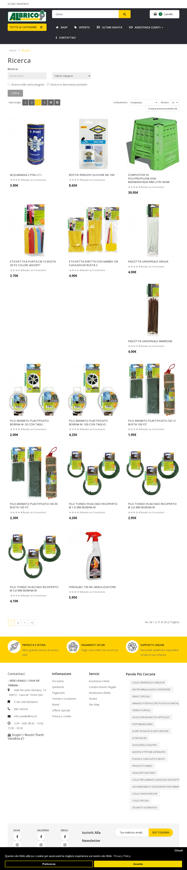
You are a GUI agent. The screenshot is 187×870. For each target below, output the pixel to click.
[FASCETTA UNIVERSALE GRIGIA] (152, 230)
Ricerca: (13, 69)
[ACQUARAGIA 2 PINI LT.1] (34, 144)
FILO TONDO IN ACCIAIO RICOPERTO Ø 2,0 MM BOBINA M (152, 505)
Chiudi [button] (179, 850)
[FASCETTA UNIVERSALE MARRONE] (152, 310)
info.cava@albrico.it (25, 716)
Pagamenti (58, 693)
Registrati (23, 3)
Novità (93, 698)
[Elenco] (51, 102)
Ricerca (26, 50)
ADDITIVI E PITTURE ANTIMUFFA (148, 752)
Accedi (12, 3)
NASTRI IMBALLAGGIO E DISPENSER (151, 689)
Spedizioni (58, 687)
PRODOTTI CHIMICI (142, 765)
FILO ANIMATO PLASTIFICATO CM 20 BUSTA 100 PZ (34, 505)
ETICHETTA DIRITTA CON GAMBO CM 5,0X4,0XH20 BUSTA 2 (93, 263)
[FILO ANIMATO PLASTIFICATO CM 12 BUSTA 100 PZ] (152, 389)
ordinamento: (121, 102)
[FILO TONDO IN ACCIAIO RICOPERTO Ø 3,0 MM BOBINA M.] (34, 556)
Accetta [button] (138, 864)
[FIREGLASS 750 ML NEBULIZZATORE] (93, 556)
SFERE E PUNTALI (141, 710)
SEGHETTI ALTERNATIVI (144, 807)
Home (12, 50)
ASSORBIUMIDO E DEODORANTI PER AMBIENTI (157, 786)
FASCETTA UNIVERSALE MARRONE (150, 341)
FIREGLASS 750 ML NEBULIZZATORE (92, 587)
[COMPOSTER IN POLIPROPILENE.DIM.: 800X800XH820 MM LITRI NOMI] (152, 144)
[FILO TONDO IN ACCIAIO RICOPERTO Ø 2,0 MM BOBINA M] (152, 473)
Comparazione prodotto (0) (162, 108)
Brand (55, 704)
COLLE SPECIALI (140, 800)
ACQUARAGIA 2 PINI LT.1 (26, 175)
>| (32, 622)
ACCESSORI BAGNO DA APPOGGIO (151, 717)
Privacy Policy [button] (122, 856)
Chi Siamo (58, 681)
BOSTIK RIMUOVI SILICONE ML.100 (92, 175)
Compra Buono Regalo (102, 687)
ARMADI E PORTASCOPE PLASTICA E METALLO (156, 703)
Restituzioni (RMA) (100, 693)
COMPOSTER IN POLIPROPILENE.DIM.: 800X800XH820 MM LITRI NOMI (149, 178)
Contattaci (16, 674)
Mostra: (165, 102)
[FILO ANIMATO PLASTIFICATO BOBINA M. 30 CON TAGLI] (34, 389)
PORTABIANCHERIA (142, 724)
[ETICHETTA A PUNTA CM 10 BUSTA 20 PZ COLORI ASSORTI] (34, 230)
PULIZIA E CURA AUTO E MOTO (148, 759)
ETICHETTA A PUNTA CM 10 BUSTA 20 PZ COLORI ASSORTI (33, 263)
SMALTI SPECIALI (141, 696)
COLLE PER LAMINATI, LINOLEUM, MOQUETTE (156, 779)
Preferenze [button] (49, 864)
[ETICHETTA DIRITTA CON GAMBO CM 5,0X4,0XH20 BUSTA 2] (93, 230)
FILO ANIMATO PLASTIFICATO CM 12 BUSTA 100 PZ (152, 422)
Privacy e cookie (61, 716)
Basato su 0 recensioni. (35, 179)
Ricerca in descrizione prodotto (69, 84)
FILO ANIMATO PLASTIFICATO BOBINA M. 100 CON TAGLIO (88, 422)
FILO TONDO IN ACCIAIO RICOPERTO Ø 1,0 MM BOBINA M (93, 505)
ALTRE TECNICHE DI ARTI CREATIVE (150, 731)
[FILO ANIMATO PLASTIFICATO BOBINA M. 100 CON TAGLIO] (93, 389)
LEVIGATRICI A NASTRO (144, 745)
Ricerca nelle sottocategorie (27, 84)
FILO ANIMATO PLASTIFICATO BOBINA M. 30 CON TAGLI (29, 422)
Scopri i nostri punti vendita (26, 737)
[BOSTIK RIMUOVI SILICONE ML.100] (93, 144)
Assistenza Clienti (99, 681)
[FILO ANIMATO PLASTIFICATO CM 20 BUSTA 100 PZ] (34, 473)
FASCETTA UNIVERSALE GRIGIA (148, 261)
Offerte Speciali (61, 710)
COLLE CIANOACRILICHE (144, 793)
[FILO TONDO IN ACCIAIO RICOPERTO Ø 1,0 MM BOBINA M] (93, 473)
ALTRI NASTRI (139, 738)
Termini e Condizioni (64, 698)
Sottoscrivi (160, 832)
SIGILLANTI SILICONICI (143, 772)
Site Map (94, 704)
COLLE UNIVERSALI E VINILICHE (148, 682)
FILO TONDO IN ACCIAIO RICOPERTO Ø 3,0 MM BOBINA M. (34, 588)
